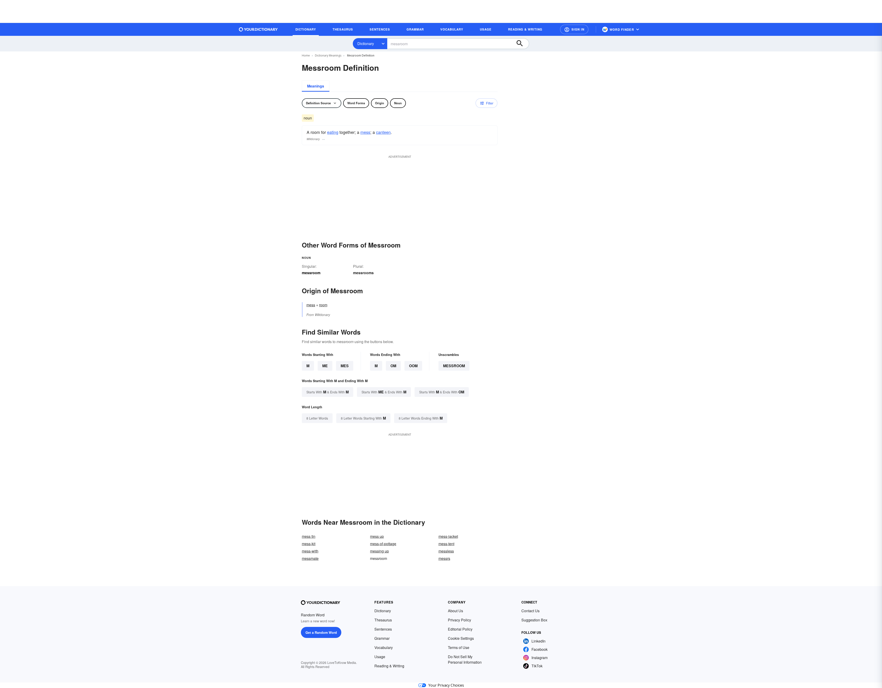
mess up (377, 536)
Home (306, 55)
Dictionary (365, 43)
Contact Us (530, 610)
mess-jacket (448, 536)
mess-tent (446, 543)
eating (332, 132)
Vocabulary (383, 647)
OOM (413, 365)
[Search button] (522, 44)
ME (325, 365)
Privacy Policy (459, 620)
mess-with (310, 551)
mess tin (308, 536)
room (323, 304)
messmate (310, 558)
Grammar (382, 638)
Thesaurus (383, 620)
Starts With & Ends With (327, 392)
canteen (383, 132)
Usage (379, 656)
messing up (379, 551)
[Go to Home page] (258, 29)
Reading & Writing (389, 665)
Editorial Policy (460, 629)
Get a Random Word (321, 632)
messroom (454, 365)
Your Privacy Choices (446, 685)
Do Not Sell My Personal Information (465, 659)
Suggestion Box (534, 620)
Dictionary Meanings (328, 55)
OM (393, 365)
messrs (444, 558)
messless (446, 551)
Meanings (315, 86)
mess (365, 132)
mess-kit (308, 543)
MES (345, 365)
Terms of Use (458, 647)
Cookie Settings (461, 638)
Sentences (383, 629)
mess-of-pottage (383, 543)
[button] (574, 29)
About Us (455, 610)
